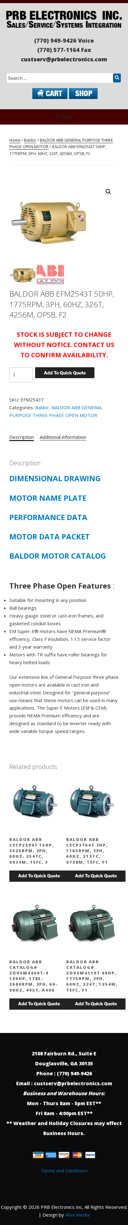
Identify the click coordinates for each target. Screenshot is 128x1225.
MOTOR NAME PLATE (47, 498)
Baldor (30, 140)
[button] (108, 191)
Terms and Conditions (64, 1170)
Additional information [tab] (63, 437)
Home (15, 140)
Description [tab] (21, 437)
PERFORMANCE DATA (48, 517)
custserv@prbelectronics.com (64, 59)
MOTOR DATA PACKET (49, 536)
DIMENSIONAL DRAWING (55, 478)
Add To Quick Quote (65, 372)
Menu (67, 117)
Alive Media (77, 1215)
